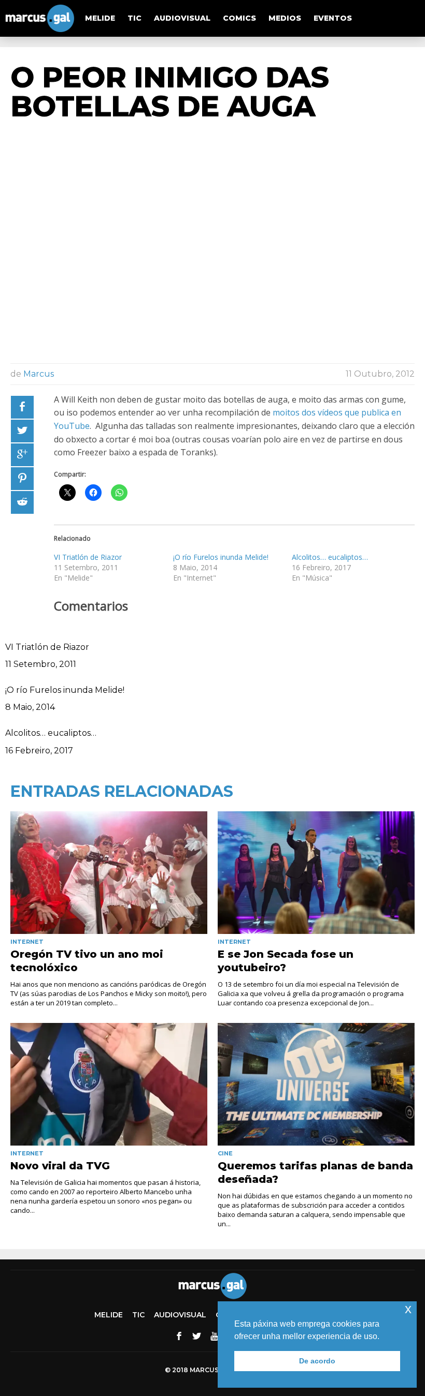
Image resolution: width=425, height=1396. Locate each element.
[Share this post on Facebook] (22, 407)
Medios (284, 18)
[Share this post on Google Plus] (22, 454)
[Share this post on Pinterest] (22, 478)
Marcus (38, 374)
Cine (225, 1153)
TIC (134, 18)
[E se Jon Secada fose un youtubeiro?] (316, 872)
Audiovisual (182, 18)
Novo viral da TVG (60, 1166)
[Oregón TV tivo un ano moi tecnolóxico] (108, 872)
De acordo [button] (317, 1361)
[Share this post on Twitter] (22, 431)
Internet (27, 941)
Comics (239, 18)
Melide (100, 18)
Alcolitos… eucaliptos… (330, 557)
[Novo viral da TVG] (108, 1084)
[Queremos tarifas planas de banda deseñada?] (316, 1084)
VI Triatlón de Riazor (88, 557)
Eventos (333, 18)
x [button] (408, 1309)
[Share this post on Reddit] (22, 502)
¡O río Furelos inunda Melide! (220, 557)
